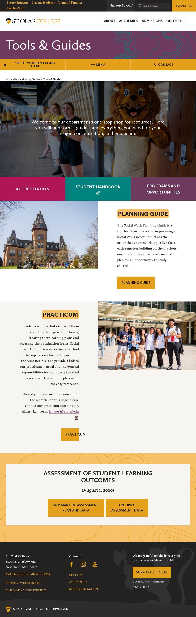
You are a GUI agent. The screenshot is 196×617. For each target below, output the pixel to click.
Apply (17, 609)
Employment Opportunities (26, 590)
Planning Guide (136, 283)
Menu (100, 64)
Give (39, 609)
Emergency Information (24, 583)
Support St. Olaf (152, 572)
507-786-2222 (40, 574)
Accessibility (78, 582)
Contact (166, 64)
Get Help (75, 575)
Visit (29, 609)
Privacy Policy (141, 587)
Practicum (72, 434)
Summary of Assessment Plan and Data (76, 507)
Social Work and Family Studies (35, 64)
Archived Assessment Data (127, 507)
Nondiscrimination (83, 589)
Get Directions (17, 574)
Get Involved (57, 609)
